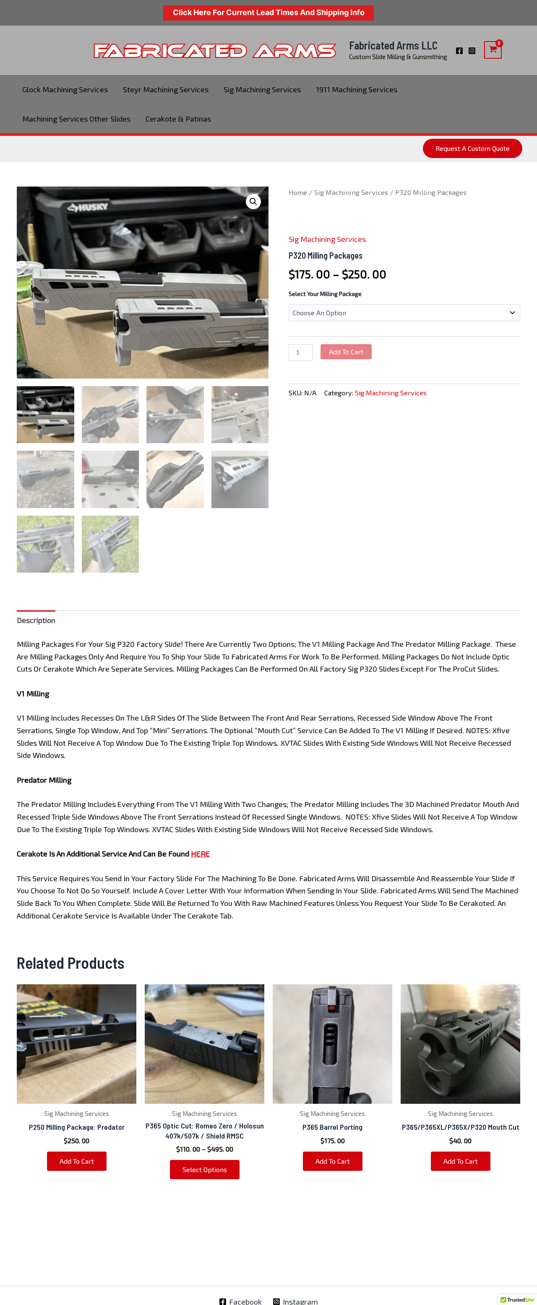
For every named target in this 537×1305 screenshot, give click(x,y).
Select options (204, 1169)
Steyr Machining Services (166, 89)
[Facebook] (459, 50)
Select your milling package (325, 293)
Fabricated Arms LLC (393, 45)
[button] (472, 148)
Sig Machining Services (262, 89)
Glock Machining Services (65, 89)
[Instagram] (472, 50)
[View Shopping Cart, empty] (493, 50)
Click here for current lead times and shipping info (269, 12)
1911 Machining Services (356, 89)
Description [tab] (36, 620)
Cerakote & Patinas (178, 118)
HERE (200, 853)
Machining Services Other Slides (76, 118)
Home (298, 192)
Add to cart (346, 351)
